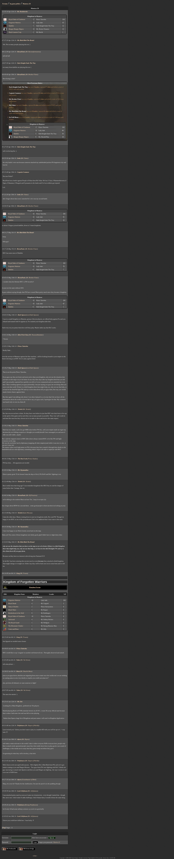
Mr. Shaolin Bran (26, 671)
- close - (34, 856)
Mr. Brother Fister (32, 74)
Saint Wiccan (27, 513)
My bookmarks (11, 849)
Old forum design (28, 849)
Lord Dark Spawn (32, 315)
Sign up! (51, 837)
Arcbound (11, 619)
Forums (5, 4)
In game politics (15, 4)
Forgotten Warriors (15, 22)
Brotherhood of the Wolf (16, 613)
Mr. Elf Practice (31, 495)
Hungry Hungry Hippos (16, 29)
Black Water (12, 610)
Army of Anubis (13, 607)
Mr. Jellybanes (32, 791)
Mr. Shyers (25, 739)
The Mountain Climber (15, 626)
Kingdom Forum (34, 587)
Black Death (12, 603)
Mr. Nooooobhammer (36, 335)
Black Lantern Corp (15, 32)
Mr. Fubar (24, 158)
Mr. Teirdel (26, 409)
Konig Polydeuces (31, 805)
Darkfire (11, 26)
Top (4, 828)
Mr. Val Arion (25, 660)
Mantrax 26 (27, 4)
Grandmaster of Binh (29, 779)
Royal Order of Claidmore (17, 19)
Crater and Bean (13, 629)
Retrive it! (57, 842)
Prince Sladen (32, 459)
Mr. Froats (24, 573)
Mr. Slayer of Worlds (32, 725)
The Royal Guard (13, 623)
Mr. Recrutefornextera (33, 52)
